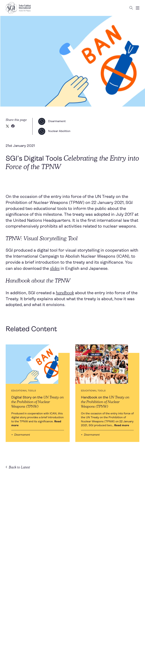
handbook (65, 292)
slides (55, 268)
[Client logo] (18, 8)
